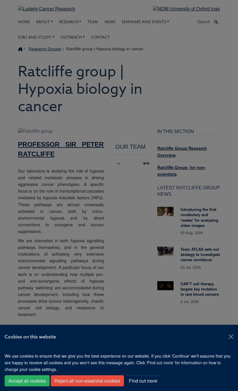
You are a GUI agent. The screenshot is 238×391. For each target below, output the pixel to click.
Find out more (143, 380)
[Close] (231, 336)
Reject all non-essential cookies (87, 380)
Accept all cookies (27, 380)
